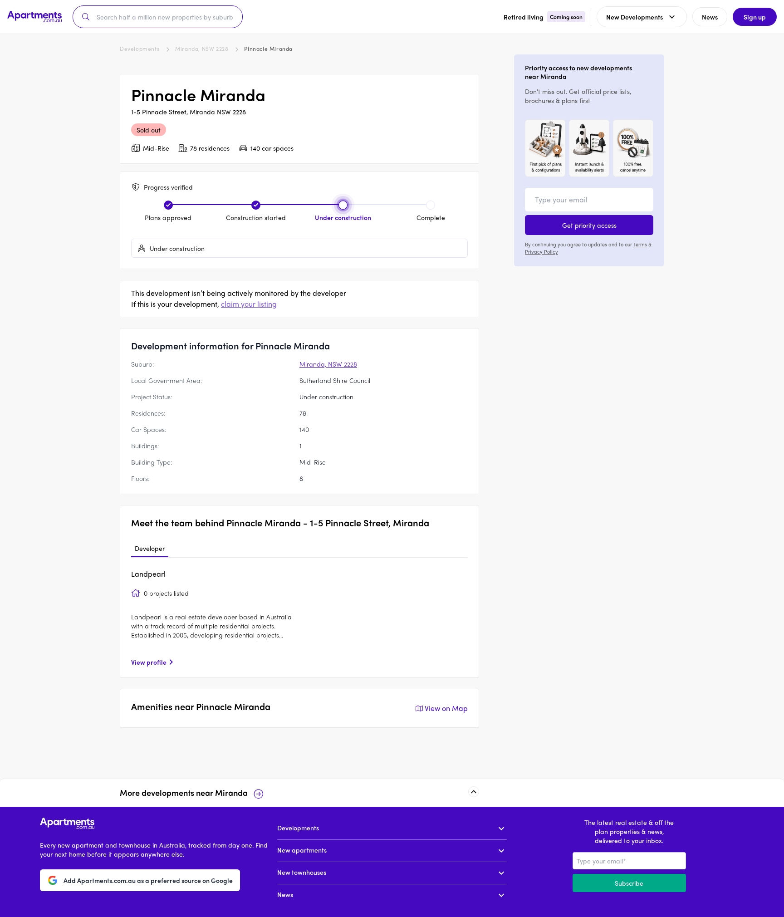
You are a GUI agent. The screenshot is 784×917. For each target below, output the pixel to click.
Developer (150, 548)
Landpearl (148, 574)
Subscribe (629, 883)
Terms (640, 244)
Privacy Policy (541, 251)
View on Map (446, 708)
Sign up (755, 16)
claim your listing (249, 304)
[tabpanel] (299, 618)
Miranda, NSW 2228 (201, 48)
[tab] (149, 548)
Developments (139, 48)
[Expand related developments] (473, 791)
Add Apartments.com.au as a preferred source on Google (148, 879)
